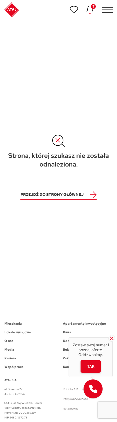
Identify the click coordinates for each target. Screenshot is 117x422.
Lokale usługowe (17, 332)
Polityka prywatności (75, 399)
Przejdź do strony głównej (52, 194)
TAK (90, 366)
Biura (67, 332)
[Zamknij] (111, 338)
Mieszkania (13, 323)
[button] (93, 388)
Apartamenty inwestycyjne (84, 323)
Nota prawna (70, 408)
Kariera (10, 358)
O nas (8, 341)
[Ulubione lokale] (74, 10)
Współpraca (13, 367)
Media (9, 349)
